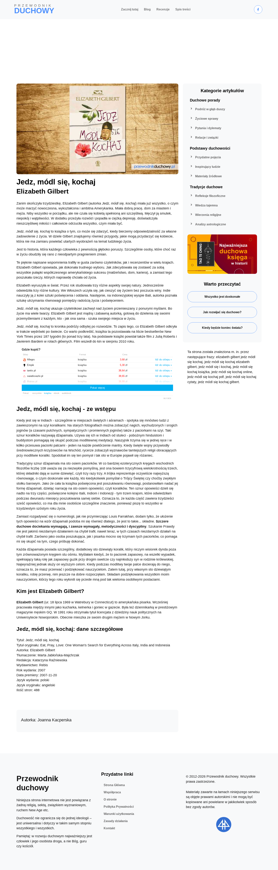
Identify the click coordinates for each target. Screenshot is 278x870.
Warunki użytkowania (119, 813)
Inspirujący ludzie (207, 166)
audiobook (66, 393)
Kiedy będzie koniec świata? (222, 327)
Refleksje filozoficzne (210, 196)
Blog (147, 9)
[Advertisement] (139, 47)
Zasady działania (116, 821)
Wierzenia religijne (208, 214)
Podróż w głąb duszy (210, 109)
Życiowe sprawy (206, 118)
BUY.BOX (167, 398)
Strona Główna (114, 785)
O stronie (110, 799)
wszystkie (37, 393)
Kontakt (109, 828)
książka (47, 393)
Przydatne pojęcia (208, 157)
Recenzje (163, 9)
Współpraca (112, 792)
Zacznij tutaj (129, 9)
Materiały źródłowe (208, 176)
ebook (56, 393)
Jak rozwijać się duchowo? (222, 312)
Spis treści (182, 9)
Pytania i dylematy (208, 128)
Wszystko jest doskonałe (222, 296)
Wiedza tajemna (206, 205)
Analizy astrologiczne (210, 224)
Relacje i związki (206, 137)
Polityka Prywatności (119, 806)
